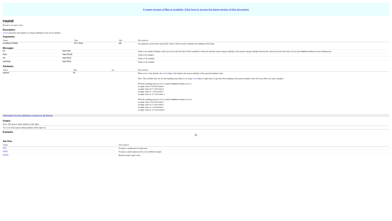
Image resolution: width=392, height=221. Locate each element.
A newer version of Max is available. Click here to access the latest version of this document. (196, 9)
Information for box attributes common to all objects (28, 115)
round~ (6, 155)
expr (5, 148)
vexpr (5, 151)
